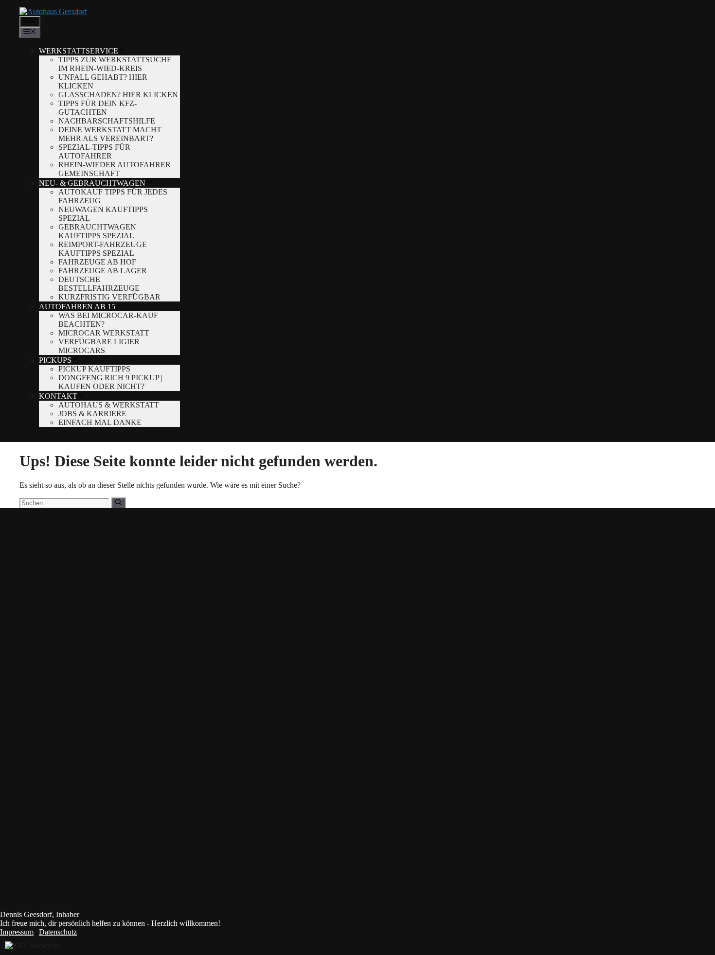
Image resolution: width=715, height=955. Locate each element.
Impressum (17, 932)
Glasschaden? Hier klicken (118, 94)
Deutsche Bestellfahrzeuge (99, 283)
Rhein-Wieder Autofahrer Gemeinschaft (114, 168)
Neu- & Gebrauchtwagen (92, 183)
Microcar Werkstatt (103, 333)
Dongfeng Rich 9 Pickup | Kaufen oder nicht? (110, 381)
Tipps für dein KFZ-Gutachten (97, 107)
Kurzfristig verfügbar (109, 297)
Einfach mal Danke (100, 422)
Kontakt (58, 396)
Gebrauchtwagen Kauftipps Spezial (97, 231)
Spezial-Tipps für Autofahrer (94, 151)
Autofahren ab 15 (77, 306)
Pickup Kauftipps (94, 369)
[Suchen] (118, 502)
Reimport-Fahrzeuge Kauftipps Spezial (102, 248)
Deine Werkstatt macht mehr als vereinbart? (109, 133)
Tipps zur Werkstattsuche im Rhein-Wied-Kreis (115, 63)
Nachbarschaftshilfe (106, 121)
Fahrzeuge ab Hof (97, 262)
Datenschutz (58, 932)
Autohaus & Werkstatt (108, 405)
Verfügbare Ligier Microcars (99, 345)
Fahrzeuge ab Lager (102, 270)
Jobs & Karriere (92, 413)
